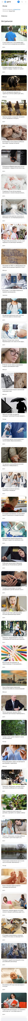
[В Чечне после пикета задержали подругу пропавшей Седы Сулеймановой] (14, 359)
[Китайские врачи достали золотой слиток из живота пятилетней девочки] (14, 310)
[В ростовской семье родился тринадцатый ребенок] (14, 880)
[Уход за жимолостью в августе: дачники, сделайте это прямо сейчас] (14, 806)
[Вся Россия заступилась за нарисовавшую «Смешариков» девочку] (14, 657)
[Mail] (5, 2)
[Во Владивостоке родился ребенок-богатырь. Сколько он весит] (14, 136)
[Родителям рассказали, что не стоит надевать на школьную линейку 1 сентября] (14, 235)
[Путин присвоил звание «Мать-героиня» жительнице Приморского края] (14, 706)
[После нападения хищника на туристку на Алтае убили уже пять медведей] (14, 86)
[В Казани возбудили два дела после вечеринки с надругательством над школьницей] (14, 161)
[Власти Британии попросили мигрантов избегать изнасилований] (14, 682)
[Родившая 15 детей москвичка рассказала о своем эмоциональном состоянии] (14, 186)
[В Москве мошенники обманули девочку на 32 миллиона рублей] (14, 558)
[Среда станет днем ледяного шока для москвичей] (14, 731)
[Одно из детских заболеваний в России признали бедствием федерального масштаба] (14, 607)
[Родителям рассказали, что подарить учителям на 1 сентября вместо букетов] (14, 1004)
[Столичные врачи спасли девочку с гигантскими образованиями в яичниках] (14, 434)
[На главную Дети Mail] (8, 2)
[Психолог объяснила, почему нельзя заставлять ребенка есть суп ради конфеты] (14, 781)
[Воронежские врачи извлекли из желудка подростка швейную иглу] (14, 533)
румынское (16, 9)
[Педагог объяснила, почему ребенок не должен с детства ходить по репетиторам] (14, 830)
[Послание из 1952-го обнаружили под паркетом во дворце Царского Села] (14, 260)
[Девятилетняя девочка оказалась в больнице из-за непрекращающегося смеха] (14, 210)
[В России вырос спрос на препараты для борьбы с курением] (14, 756)
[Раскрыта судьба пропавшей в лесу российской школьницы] (14, 954)
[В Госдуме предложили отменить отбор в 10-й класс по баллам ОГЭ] (14, 930)
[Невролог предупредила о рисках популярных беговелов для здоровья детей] (14, 632)
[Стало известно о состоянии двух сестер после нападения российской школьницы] (14, 37)
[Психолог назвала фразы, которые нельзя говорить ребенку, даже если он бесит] (14, 905)
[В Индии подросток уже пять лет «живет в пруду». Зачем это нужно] (14, 62)
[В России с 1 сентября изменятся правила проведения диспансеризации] (14, 285)
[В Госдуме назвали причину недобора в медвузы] (14, 483)
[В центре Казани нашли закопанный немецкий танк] (14, 384)
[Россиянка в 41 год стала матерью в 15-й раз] (14, 979)
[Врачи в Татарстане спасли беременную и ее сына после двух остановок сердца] (14, 334)
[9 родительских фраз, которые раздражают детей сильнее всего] (14, 582)
